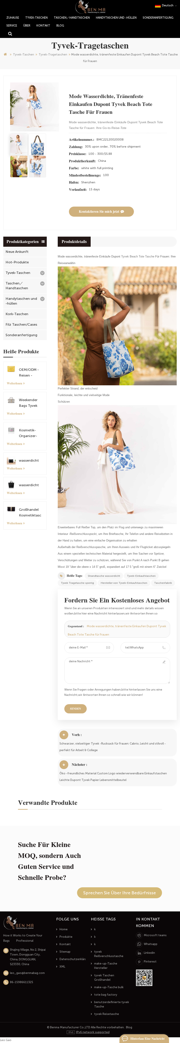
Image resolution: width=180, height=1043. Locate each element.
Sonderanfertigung (158, 17)
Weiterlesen (14, 383)
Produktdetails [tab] (74, 241)
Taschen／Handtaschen (72, 17)
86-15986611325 (21, 982)
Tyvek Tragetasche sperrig (77, 582)
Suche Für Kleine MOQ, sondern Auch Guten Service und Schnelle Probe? (49, 861)
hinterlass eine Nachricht (147, 1038)
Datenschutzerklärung (74, 959)
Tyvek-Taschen (36, 17)
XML (62, 966)
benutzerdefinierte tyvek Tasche (111, 1004)
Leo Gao (5, 1040)
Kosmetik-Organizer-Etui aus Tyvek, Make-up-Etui (31, 433)
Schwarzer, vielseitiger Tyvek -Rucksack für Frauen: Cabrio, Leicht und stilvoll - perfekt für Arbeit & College (112, 747)
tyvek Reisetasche (106, 1014)
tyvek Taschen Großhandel (104, 977)
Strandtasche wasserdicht (104, 575)
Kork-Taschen (16, 314)
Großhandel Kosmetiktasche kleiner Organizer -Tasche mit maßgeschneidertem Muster (30, 512)
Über (26, 25)
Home (63, 929)
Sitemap (64, 951)
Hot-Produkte (17, 262)
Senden (75, 708)
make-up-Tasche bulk (109, 987)
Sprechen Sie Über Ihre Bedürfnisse (119, 892)
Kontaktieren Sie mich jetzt (99, 211)
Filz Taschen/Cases (21, 324)
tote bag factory (105, 994)
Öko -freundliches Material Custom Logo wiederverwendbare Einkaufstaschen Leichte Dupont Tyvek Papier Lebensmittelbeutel (113, 777)
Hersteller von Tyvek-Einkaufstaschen (124, 582)
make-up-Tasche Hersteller (105, 966)
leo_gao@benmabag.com (27, 973)
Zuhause (12, 17)
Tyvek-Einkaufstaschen (141, 575)
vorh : (77, 735)
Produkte (65, 936)
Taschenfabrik (163, 582)
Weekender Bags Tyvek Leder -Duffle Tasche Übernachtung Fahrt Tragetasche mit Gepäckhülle (31, 403)
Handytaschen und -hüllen (116, 17)
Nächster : (79, 764)
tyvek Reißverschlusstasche (108, 954)
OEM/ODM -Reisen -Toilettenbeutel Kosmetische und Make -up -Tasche (30, 373)
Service (11, 25)
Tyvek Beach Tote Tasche (137, 256)
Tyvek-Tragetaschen (53, 54)
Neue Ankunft (17, 252)
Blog (60, 25)
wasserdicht (29, 460)
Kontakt (43, 25)
